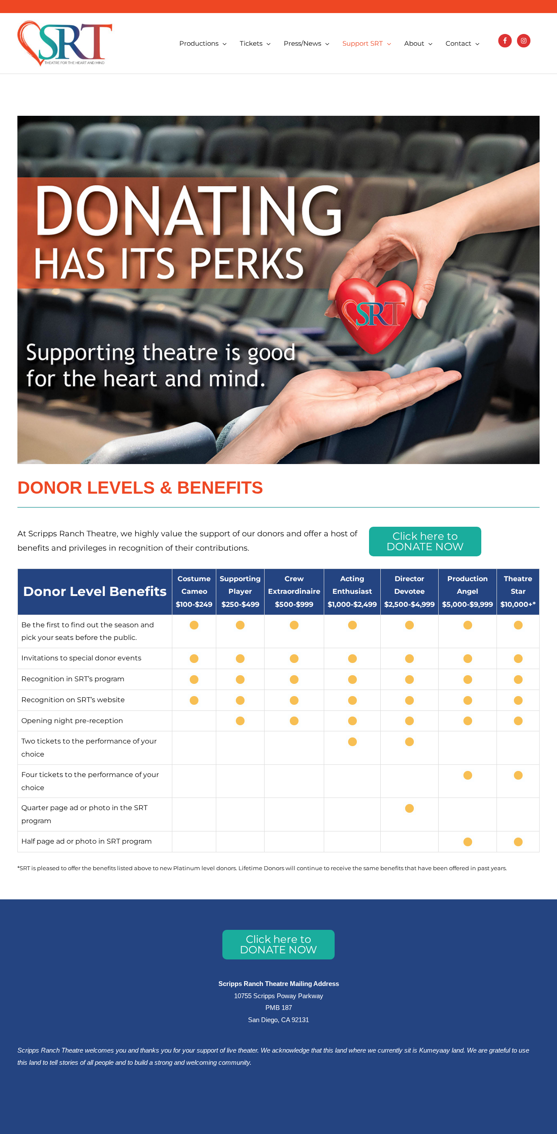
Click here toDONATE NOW (425, 541)
